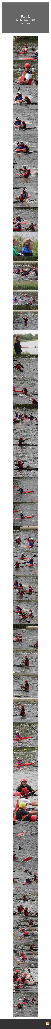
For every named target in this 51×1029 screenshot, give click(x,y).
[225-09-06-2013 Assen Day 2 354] (25, 636)
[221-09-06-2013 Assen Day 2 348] (25, 538)
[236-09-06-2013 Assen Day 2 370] (25, 906)
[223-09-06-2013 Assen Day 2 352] (25, 587)
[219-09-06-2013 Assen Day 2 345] (25, 489)
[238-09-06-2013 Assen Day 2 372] (25, 955)
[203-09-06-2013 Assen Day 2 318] (25, 96)
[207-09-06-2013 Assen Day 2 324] (25, 195)
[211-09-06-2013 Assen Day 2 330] (25, 293)
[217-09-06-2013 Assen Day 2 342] (25, 440)
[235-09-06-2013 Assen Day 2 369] (25, 881)
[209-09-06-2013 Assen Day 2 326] (25, 244)
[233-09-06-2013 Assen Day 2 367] (25, 832)
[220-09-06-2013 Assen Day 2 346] (25, 513)
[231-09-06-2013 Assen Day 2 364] (25, 783)
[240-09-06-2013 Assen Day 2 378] (25, 1004)
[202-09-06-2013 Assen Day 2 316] (25, 72)
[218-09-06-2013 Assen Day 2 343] (25, 464)
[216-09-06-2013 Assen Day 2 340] (25, 415)
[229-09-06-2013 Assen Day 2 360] (25, 734)
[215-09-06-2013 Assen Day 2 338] (25, 391)
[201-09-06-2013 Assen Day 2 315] (25, 47)
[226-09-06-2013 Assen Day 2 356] (25, 661)
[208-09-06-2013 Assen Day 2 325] (25, 219)
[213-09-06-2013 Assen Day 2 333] (25, 342)
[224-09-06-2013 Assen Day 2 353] (25, 612)
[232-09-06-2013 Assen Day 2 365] (25, 808)
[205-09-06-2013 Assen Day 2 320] (25, 145)
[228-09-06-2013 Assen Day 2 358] (25, 710)
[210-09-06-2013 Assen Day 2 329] (25, 268)
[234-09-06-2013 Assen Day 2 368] (25, 857)
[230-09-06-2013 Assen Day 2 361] (25, 759)
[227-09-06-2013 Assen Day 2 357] (25, 685)
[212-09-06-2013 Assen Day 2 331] (25, 317)
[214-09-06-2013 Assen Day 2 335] (25, 366)
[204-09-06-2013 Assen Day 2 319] (25, 121)
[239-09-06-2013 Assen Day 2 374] (25, 980)
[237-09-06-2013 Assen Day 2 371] (25, 931)
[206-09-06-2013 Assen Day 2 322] (25, 170)
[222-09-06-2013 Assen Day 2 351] (25, 563)
